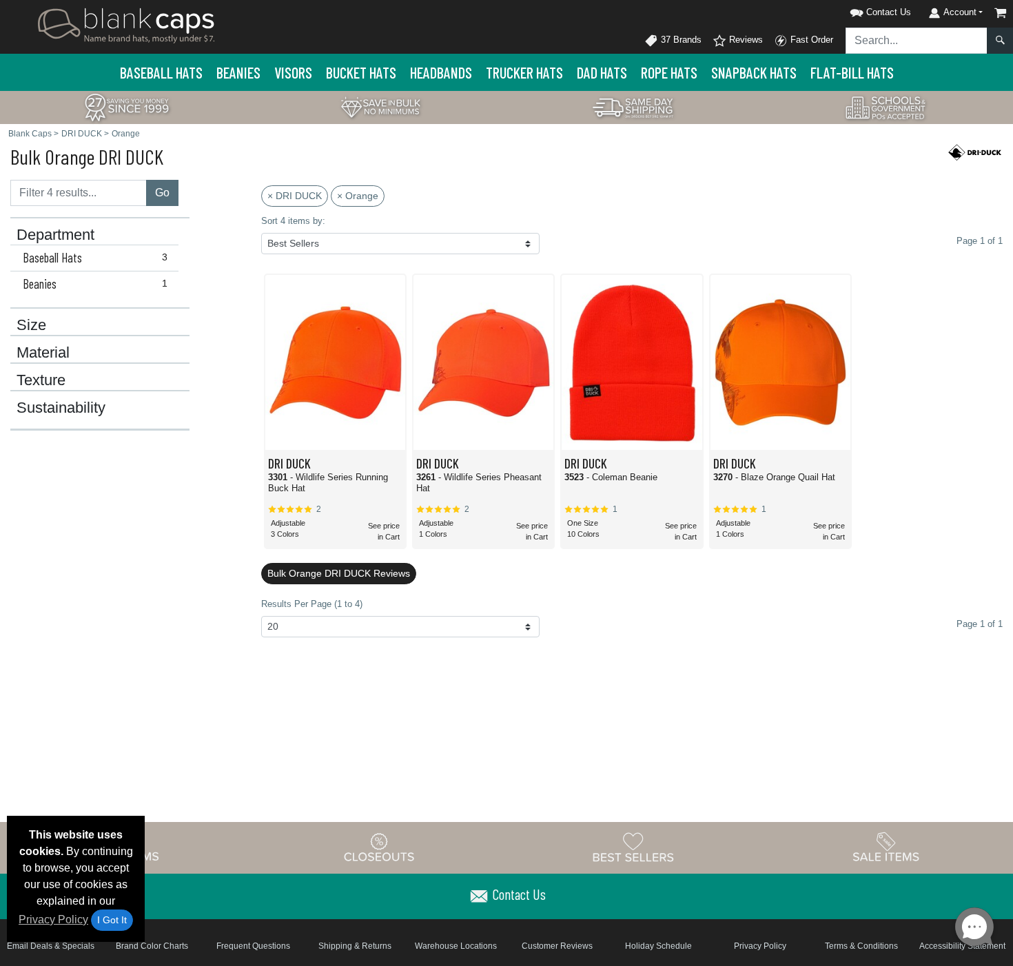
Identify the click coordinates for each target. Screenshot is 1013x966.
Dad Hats (602, 72)
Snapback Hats (754, 72)
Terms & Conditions (861, 946)
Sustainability (61, 407)
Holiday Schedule (658, 946)
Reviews (744, 39)
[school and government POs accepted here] (886, 107)
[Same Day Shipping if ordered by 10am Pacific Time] (633, 106)
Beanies (238, 72)
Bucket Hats (361, 72)
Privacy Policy (53, 919)
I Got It (112, 919)
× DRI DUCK (294, 195)
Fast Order (810, 39)
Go (162, 192)
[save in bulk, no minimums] (380, 106)
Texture (41, 380)
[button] (863, 10)
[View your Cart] (1000, 12)
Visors (293, 72)
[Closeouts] (379, 847)
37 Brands (680, 39)
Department (55, 235)
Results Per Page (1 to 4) (311, 604)
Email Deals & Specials (50, 946)
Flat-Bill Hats (852, 72)
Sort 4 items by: (293, 221)
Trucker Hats (524, 72)
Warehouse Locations (456, 946)
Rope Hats (669, 72)
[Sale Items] (886, 847)
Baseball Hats (161, 72)
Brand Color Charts (152, 946)
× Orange (357, 195)
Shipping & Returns (354, 946)
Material (43, 352)
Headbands (441, 72)
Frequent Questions (253, 946)
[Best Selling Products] (633, 847)
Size (31, 325)
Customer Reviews (557, 946)
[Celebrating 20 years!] (127, 106)
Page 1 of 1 (979, 624)
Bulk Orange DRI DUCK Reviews (338, 573)
